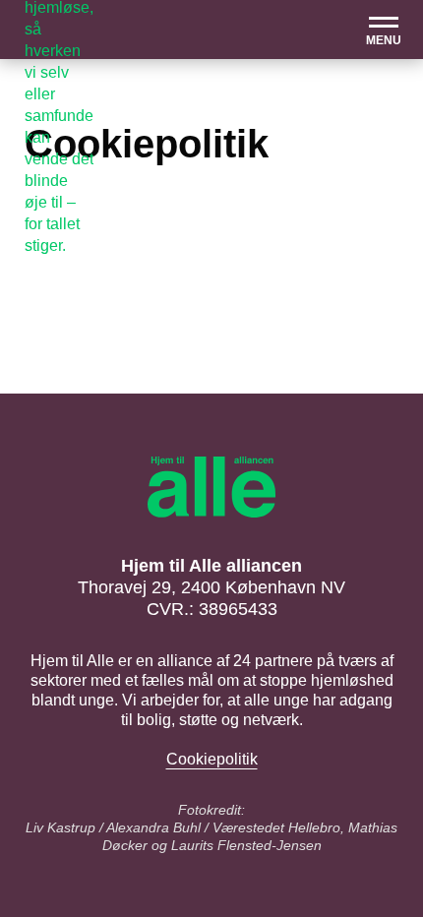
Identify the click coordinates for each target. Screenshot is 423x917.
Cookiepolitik (212, 759)
